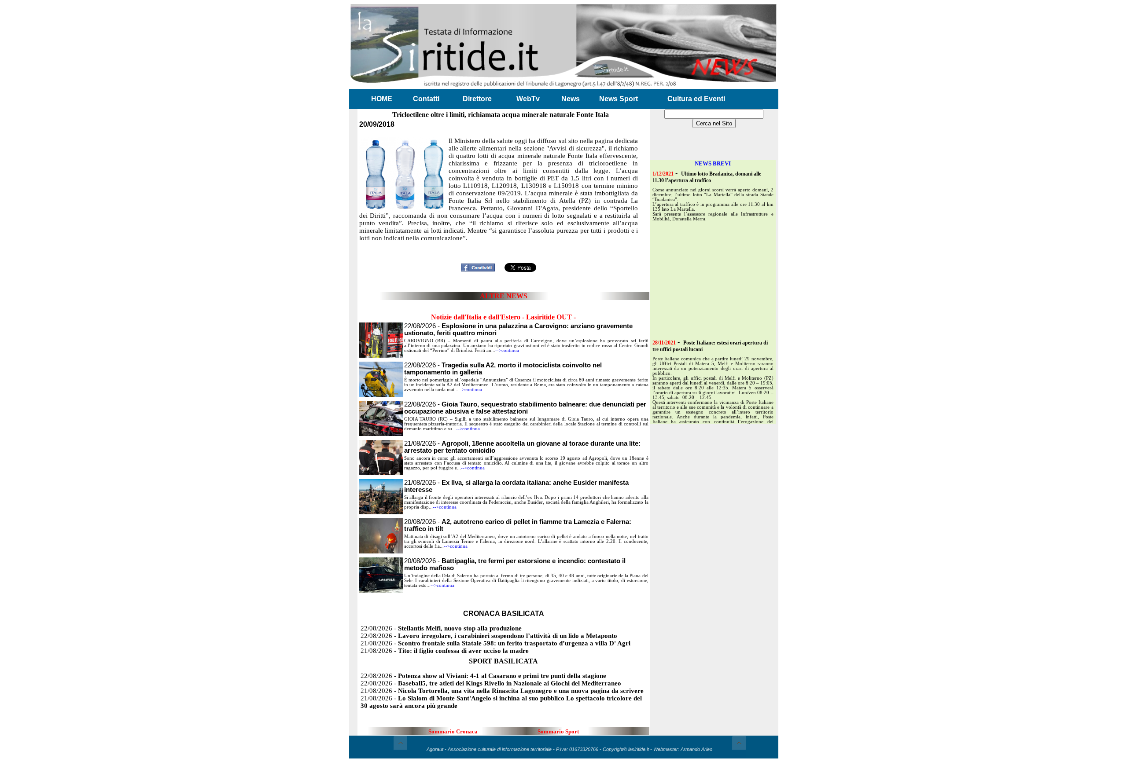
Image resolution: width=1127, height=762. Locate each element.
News (570, 99)
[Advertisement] (504, 246)
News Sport (618, 99)
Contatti (426, 99)
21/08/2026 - (495, 643)
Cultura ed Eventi (696, 99)
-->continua (507, 350)
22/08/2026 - (525, 408)
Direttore (477, 99)
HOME (381, 99)
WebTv (528, 99)
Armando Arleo (696, 749)
